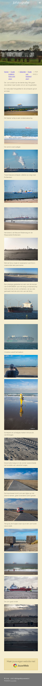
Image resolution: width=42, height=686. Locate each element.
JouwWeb (13, 680)
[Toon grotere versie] (21, 104)
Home (6, 72)
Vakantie (22, 72)
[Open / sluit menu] (40, 2)
